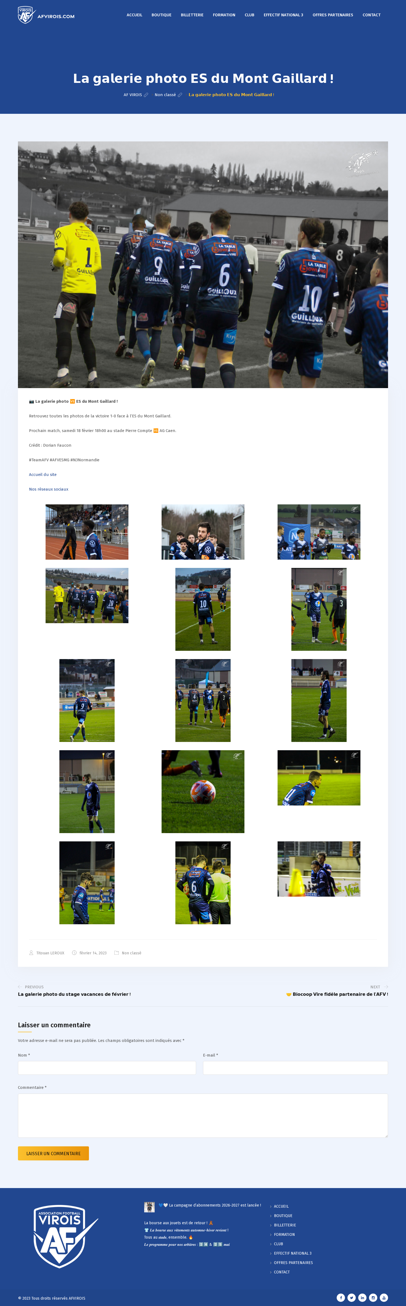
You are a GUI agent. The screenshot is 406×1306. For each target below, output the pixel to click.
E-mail (210, 1055)
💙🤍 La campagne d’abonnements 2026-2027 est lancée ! (210, 1205)
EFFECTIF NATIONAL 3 (283, 14)
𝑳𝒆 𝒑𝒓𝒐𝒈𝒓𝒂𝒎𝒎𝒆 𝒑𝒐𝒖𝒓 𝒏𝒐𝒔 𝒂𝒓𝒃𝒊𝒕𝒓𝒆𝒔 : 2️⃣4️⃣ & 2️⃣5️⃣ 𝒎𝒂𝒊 (187, 1244)
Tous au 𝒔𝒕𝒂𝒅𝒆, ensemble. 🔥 (168, 1237)
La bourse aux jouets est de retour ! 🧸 (178, 1223)
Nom (24, 1055)
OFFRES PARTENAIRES (333, 14)
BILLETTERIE (192, 14)
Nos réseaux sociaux (48, 489)
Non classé (131, 953)
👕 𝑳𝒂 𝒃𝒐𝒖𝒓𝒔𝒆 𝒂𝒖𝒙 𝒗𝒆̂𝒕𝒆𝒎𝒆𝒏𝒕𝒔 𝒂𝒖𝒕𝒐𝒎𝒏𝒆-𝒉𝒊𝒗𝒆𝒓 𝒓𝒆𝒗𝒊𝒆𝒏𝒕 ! (186, 1230)
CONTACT (372, 14)
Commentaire (32, 1087)
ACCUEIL (134, 14)
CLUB (249, 14)
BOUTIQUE (162, 14)
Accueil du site (43, 474)
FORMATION (224, 14)
